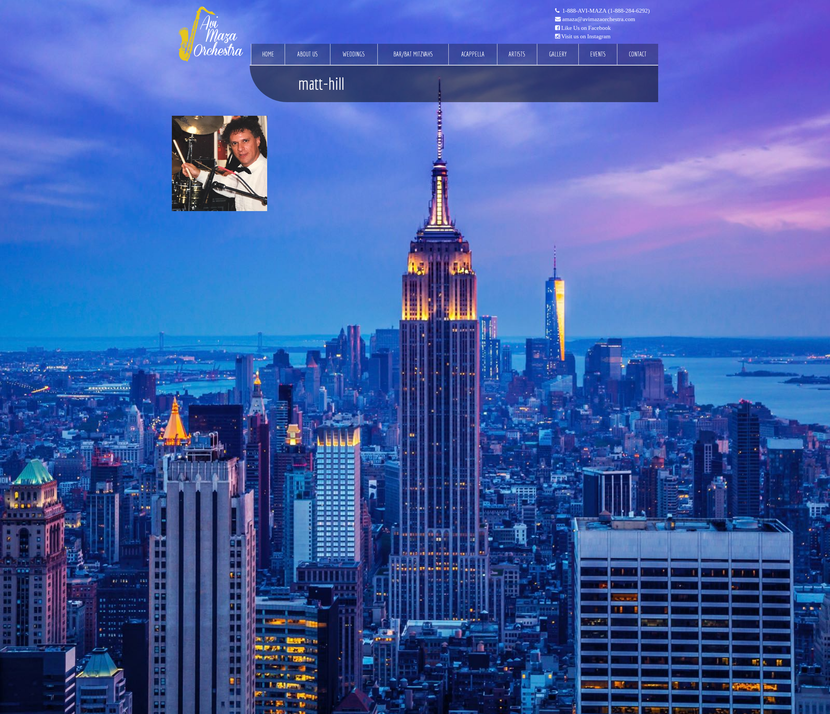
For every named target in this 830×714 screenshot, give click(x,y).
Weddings (354, 54)
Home (268, 54)
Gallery (558, 54)
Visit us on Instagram (586, 36)
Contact (637, 54)
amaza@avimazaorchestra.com (598, 19)
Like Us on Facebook (586, 28)
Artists (517, 54)
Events (598, 54)
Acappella (472, 54)
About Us (307, 54)
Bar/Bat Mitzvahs (413, 54)
